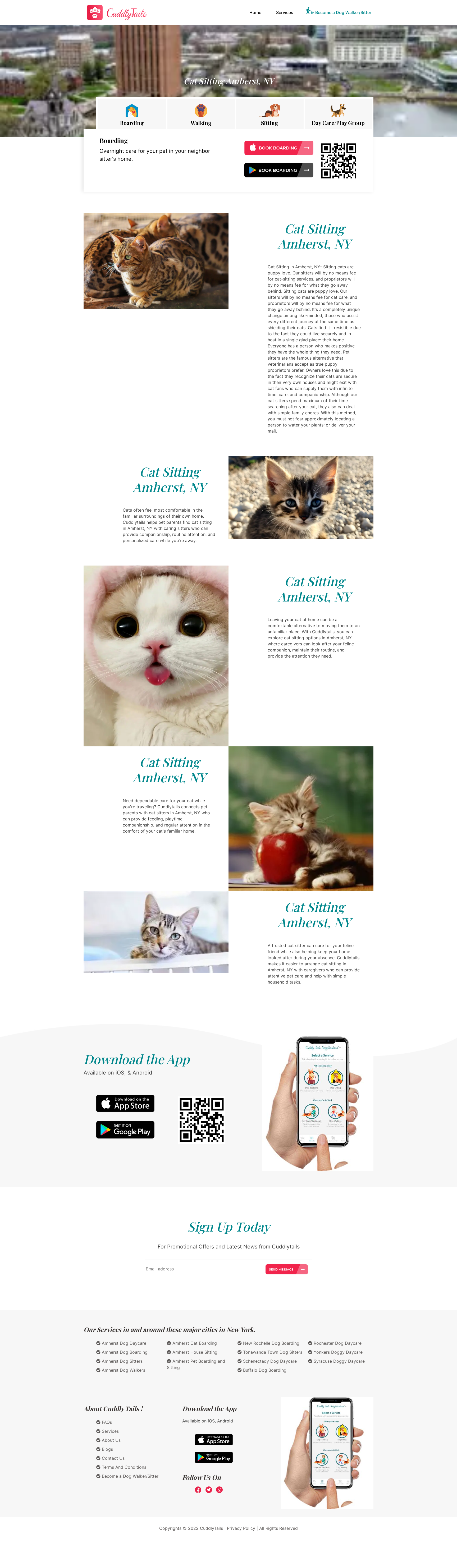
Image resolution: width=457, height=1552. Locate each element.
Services (284, 12)
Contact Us (112, 1458)
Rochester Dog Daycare (337, 1343)
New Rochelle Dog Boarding (270, 1343)
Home (256, 12)
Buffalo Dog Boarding (264, 1370)
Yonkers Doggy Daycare (337, 1352)
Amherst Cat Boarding (194, 1343)
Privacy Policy (241, 1528)
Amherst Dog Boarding (124, 1352)
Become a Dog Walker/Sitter (343, 12)
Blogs (106, 1449)
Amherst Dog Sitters (121, 1361)
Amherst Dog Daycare (123, 1343)
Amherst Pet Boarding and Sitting (196, 1364)
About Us (110, 1440)
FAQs (106, 1422)
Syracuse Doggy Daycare (338, 1361)
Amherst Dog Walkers (122, 1370)
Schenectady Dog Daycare (269, 1361)
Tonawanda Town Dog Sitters (272, 1352)
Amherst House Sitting (194, 1352)
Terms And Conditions (123, 1467)
